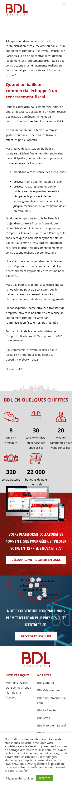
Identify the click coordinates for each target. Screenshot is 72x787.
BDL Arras (43, 718)
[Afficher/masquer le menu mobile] (64, 6)
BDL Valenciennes (48, 690)
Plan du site (13, 692)
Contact (11, 697)
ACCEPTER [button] (44, 778)
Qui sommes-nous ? (18, 687)
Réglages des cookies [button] (19, 778)
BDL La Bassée (46, 710)
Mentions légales (17, 683)
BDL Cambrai (45, 683)
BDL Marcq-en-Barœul (51, 725)
